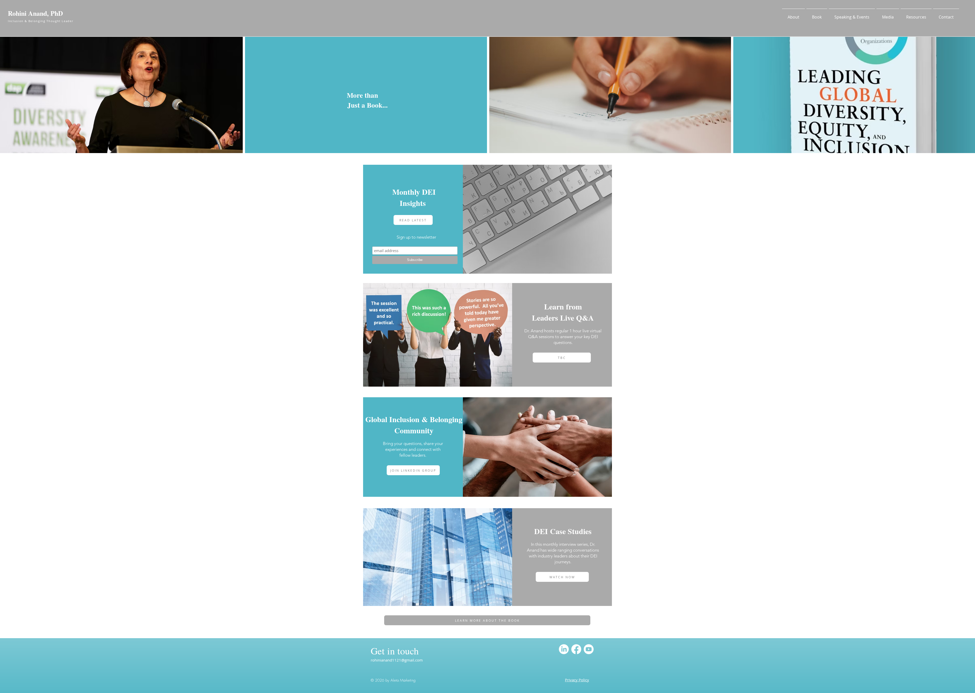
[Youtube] (589, 649)
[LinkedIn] (564, 649)
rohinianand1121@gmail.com (397, 660)
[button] (793, 15)
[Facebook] (576, 649)
